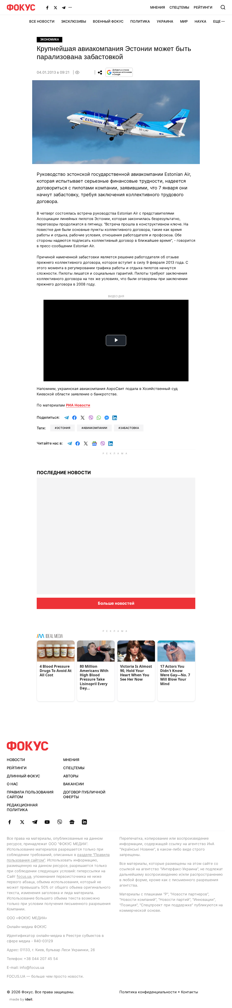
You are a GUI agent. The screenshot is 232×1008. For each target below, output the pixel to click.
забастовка (129, 428)
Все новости (41, 21)
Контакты (189, 992)
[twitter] (22, 822)
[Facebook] (47, 7)
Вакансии (73, 784)
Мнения (157, 7)
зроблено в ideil (21, 999)
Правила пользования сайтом (30, 794)
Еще (217, 21)
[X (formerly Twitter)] (55, 7)
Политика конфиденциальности (148, 992)
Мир (184, 21)
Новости (16, 759)
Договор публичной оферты (84, 794)
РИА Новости (78, 405)
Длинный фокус (23, 776)
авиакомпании (95, 428)
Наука (200, 21)
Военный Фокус (108, 21)
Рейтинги (203, 7)
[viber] (59, 822)
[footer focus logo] (27, 746)
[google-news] (72, 822)
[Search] (223, 7)
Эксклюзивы (73, 21)
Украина (165, 21)
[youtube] (47, 822)
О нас (12, 784)
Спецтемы (179, 7)
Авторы (70, 776)
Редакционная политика (22, 807)
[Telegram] (64, 7)
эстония (63, 428)
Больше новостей (116, 603)
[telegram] (34, 822)
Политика (140, 21)
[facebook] (10, 822)
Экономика (49, 39)
